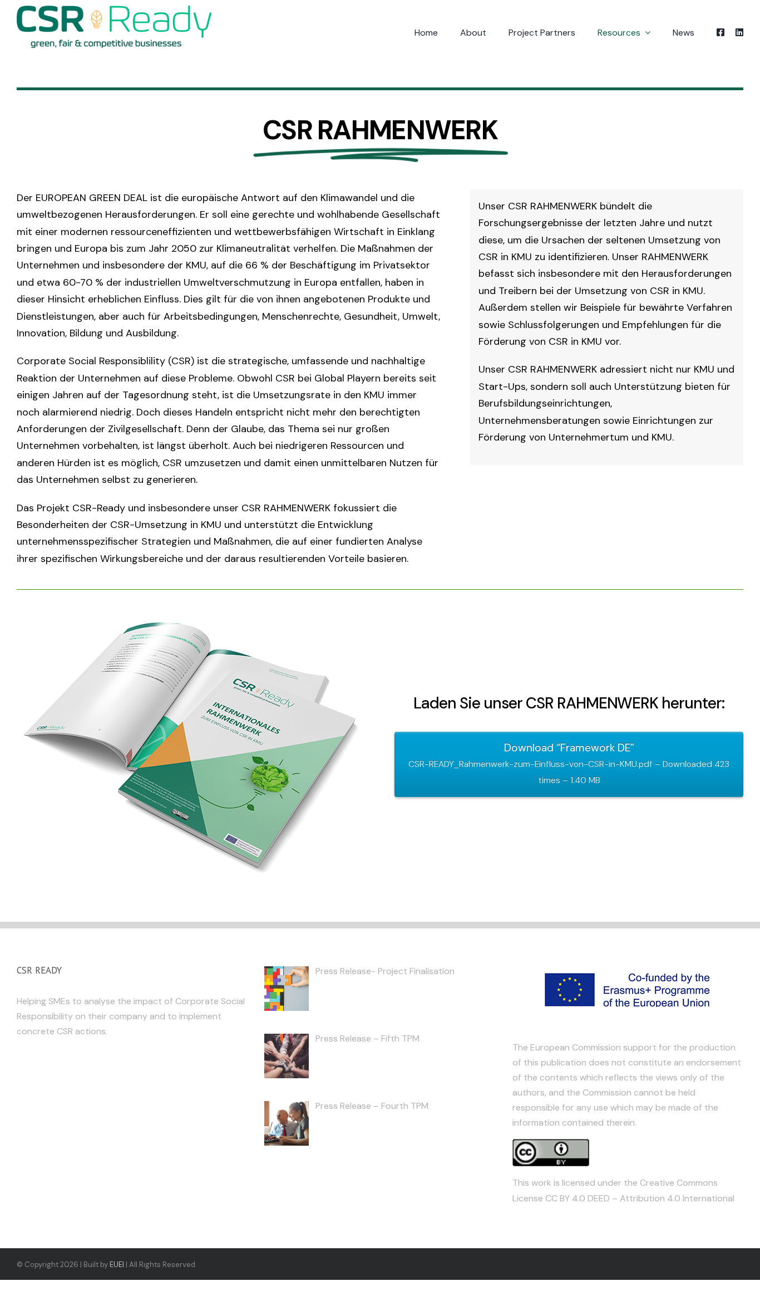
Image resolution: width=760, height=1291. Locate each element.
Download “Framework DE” (568, 763)
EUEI (117, 1264)
